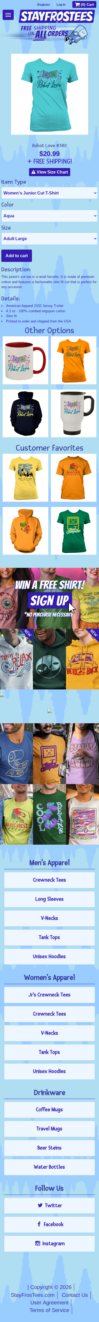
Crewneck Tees (49, 880)
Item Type (13, 182)
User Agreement (49, 1302)
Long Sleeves (49, 899)
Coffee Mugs (49, 1110)
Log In (60, 5)
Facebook (53, 1224)
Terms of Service (49, 1310)
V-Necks (49, 918)
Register (43, 5)
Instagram (53, 1243)
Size (6, 228)
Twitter (53, 1205)
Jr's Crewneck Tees (49, 995)
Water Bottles (49, 1167)
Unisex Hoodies (49, 956)
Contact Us (75, 1295)
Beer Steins (49, 1148)
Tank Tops (49, 937)
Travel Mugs (49, 1129)
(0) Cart (87, 4)
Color (7, 205)
